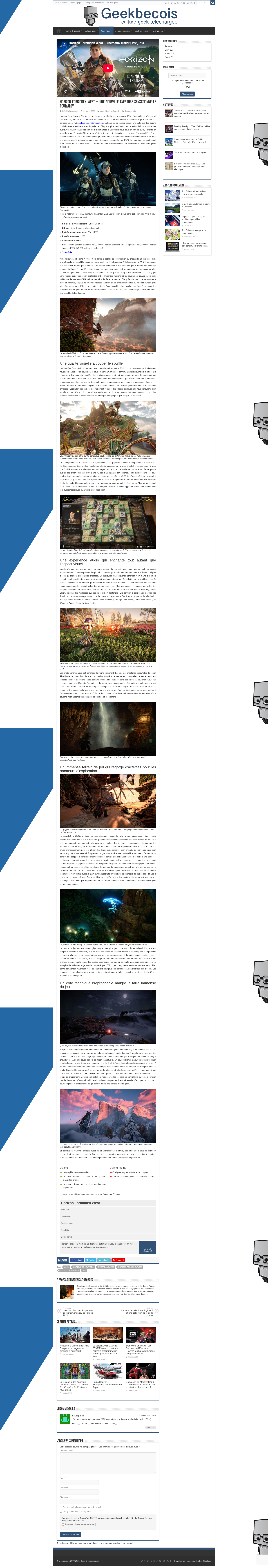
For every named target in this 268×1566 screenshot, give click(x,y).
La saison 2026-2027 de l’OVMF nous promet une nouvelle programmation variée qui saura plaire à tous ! (105, 1350)
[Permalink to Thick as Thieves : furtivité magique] (169, 155)
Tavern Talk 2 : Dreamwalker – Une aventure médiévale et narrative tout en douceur (191, 113)
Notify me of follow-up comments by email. (82, 1507)
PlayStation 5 (114, 111)
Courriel (64, 1488)
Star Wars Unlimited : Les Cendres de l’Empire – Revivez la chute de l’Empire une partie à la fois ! (140, 1349)
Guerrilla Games (106, 1267)
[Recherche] (212, 2)
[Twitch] (188, 3)
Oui (188, 87)
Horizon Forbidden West (130, 1267)
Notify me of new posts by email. (78, 1511)
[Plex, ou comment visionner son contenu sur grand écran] (172, 247)
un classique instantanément (90, 123)
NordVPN (169, 57)
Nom (62, 1478)
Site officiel (67, 252)
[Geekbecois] (134, 16)
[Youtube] (178, 3)
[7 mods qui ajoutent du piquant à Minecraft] (172, 208)
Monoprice (169, 53)
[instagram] (181, 3)
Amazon (168, 46)
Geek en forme (141, 31)
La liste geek (112, 3)
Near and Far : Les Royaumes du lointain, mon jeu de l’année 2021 (78, 1312)
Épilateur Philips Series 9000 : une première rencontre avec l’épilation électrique (189, 167)
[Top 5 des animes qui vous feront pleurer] (172, 234)
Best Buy (169, 50)
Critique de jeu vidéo (83, 1267)
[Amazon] (191, 3)
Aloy (66, 1267)
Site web (64, 1497)
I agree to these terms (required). (80, 1524)
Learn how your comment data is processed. (113, 1543)
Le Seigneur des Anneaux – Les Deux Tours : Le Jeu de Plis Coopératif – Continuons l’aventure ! (74, 1386)
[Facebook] (169, 3)
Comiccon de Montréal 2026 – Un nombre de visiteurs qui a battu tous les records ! (140, 1385)
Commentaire (66, 1450)
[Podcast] (194, 3)
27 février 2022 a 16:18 (147, 1415)
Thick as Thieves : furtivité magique (190, 152)
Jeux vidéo (105, 31)
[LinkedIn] (175, 3)
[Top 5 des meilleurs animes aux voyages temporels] (172, 195)
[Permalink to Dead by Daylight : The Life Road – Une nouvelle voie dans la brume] (169, 129)
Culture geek (90, 31)
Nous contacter (61, 3)
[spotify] (184, 3)
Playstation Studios (69, 1270)
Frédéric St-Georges (70, 111)
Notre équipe (75, 3)
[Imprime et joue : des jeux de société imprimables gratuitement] (172, 220)
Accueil (59, 30)
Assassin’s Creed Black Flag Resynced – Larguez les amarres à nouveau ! (74, 1348)
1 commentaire (130, 111)
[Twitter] (171, 3)
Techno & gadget (72, 31)
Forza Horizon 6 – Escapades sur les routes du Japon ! (107, 1385)
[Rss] (166, 3)
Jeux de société (122, 31)
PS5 (84, 1270)
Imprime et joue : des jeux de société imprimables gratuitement (195, 219)
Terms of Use (78, 1520)
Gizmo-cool (158, 31)
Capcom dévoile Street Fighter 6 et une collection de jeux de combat (137, 1312)
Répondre (150, 1427)
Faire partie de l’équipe (94, 3)
